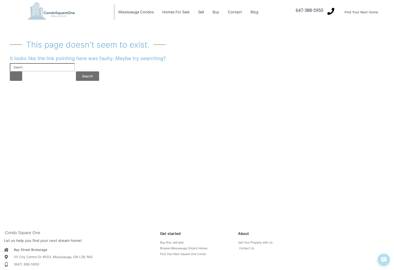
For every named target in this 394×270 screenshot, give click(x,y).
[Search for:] (42, 72)
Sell (201, 12)
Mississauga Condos (136, 12)
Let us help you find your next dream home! (43, 240)
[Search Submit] (16, 76)
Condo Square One (22, 232)
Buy (216, 12)
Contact (235, 12)
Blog (254, 12)
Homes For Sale (175, 12)
